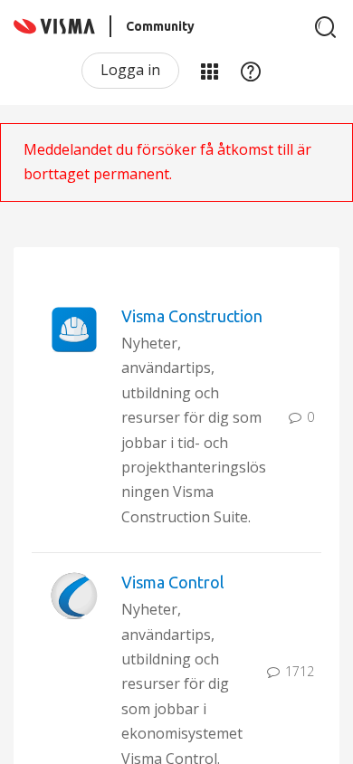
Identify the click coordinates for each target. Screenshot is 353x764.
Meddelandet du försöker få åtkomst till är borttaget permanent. (167, 161)
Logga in (130, 70)
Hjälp (251, 70)
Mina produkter (209, 70)
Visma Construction (191, 316)
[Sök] (325, 27)
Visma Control (172, 582)
